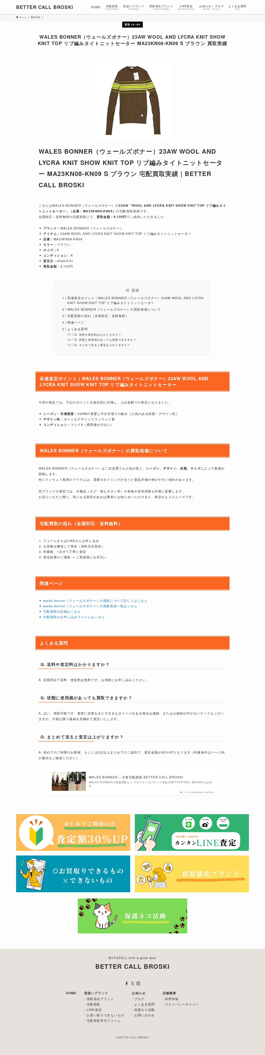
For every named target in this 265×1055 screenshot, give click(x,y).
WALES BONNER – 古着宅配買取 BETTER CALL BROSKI (136, 777)
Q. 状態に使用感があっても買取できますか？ (105, 339)
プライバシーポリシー (182, 1004)
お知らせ (138, 993)
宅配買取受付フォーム (104, 1020)
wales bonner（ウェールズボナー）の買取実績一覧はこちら (90, 606)
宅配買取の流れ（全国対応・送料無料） (98, 316)
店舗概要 (169, 993)
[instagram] (138, 983)
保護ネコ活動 (144, 1009)
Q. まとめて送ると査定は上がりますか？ (102, 345)
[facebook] (126, 983)
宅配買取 (93, 1004)
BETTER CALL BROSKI (44, 7)
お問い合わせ (144, 1015)
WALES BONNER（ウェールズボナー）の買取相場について (114, 309)
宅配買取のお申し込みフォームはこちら (74, 617)
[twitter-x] (132, 983)
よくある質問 (77, 329)
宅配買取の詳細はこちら (62, 611)
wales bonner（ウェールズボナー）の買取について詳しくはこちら (95, 600)
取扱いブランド (96, 993)
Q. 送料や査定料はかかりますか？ (97, 334)
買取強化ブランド (100, 999)
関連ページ (75, 322)
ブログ (139, 999)
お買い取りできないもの (105, 1015)
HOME (71, 993)
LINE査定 (94, 1009)
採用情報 (171, 999)
